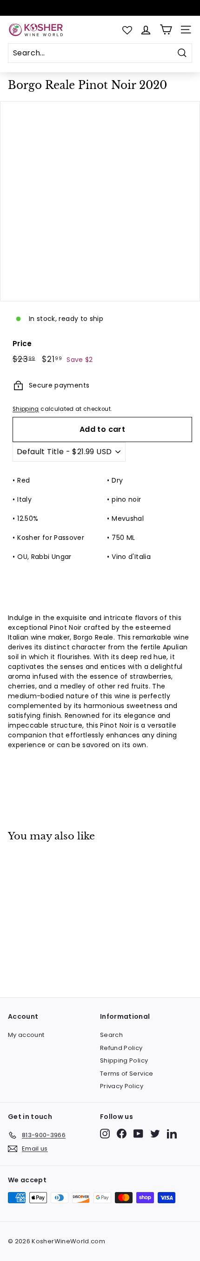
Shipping (26, 409)
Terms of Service (126, 1073)
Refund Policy (121, 1047)
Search (111, 1034)
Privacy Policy (121, 1086)
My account (26, 1034)
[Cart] (166, 29)
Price (22, 343)
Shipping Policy (124, 1060)
